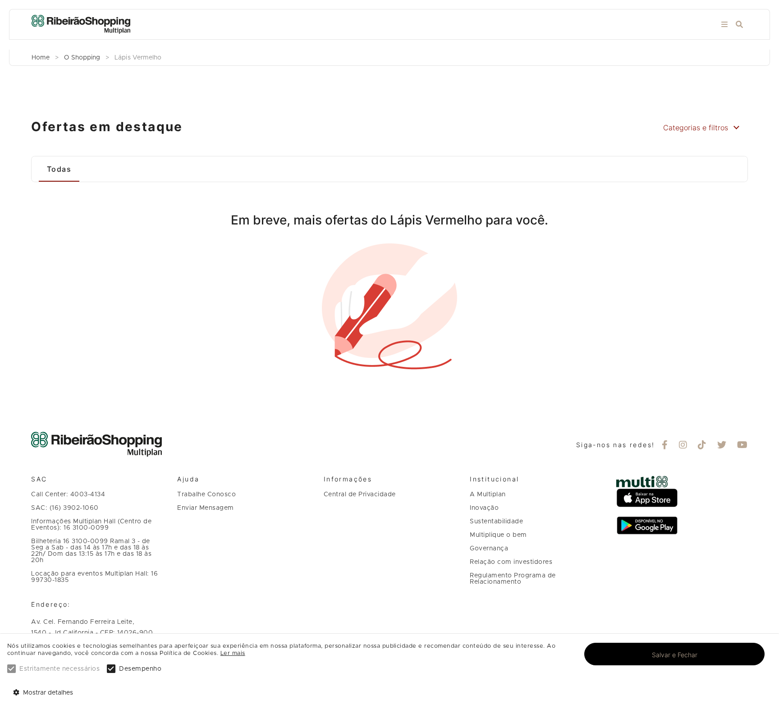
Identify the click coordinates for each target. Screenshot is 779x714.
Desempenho (140, 669)
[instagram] (683, 445)
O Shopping (82, 58)
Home (41, 58)
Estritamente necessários (59, 669)
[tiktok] (702, 445)
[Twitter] (722, 445)
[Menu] (724, 24)
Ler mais (232, 653)
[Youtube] (742, 445)
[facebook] (665, 445)
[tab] (59, 169)
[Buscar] (739, 24)
